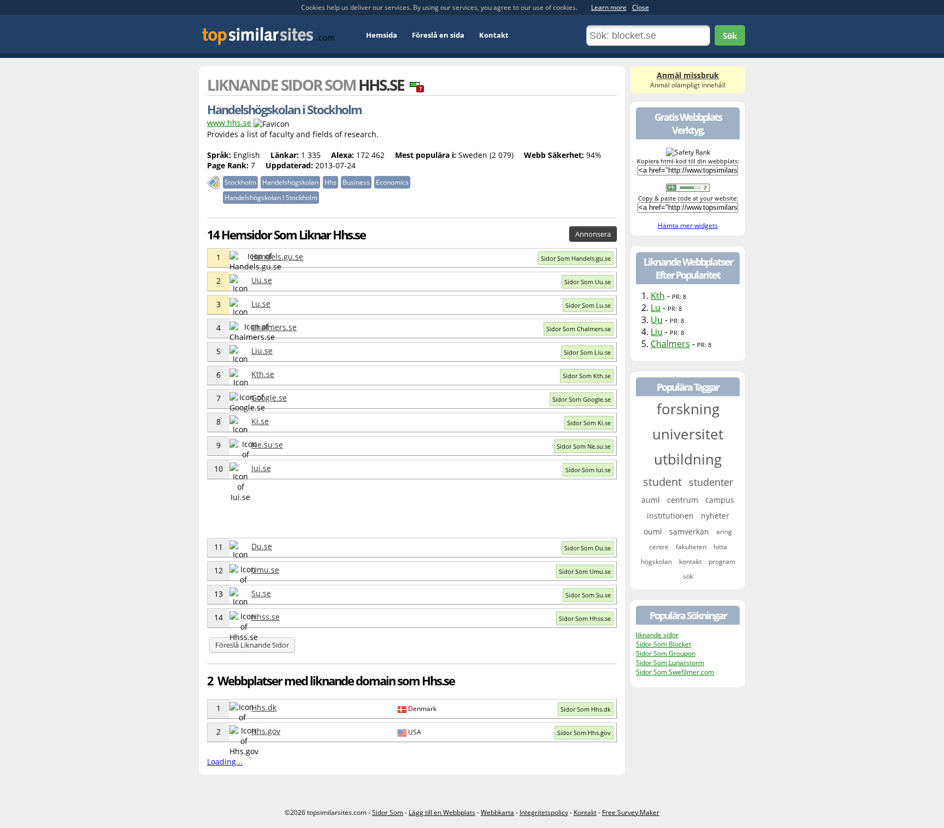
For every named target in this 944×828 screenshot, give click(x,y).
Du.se (261, 546)
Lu (655, 308)
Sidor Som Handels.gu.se (576, 258)
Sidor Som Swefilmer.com (675, 672)
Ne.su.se (267, 444)
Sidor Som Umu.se (585, 571)
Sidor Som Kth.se (587, 376)
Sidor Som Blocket (663, 644)
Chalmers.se (274, 327)
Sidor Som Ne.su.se (584, 446)
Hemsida (381, 35)
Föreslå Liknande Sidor (252, 645)
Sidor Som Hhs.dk (585, 709)
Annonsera (593, 234)
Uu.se (261, 280)
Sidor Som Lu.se (588, 305)
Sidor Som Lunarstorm (670, 662)
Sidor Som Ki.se (589, 423)
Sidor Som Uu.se (587, 282)
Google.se (269, 397)
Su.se (261, 593)
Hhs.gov (265, 731)
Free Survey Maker (630, 812)
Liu (657, 332)
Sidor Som (387, 812)
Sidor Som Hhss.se (585, 618)
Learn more (609, 7)
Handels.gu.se (277, 256)
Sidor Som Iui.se (588, 470)
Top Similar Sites (268, 35)
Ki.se (260, 421)
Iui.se (261, 468)
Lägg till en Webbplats (442, 812)
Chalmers (670, 344)
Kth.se (262, 374)
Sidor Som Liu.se (587, 352)
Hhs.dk (263, 707)
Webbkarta (497, 812)
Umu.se (265, 570)
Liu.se (262, 350)
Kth (658, 296)
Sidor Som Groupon (665, 653)
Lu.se (260, 303)
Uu (657, 320)
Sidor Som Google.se (581, 399)
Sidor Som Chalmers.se (578, 329)
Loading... (225, 761)
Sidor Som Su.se (588, 595)
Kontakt (494, 35)
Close (640, 7)
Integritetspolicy (544, 812)
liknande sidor (657, 634)
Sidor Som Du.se (587, 548)
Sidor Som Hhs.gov (584, 733)
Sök (730, 35)
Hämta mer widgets (688, 225)
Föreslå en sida (438, 35)
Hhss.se (265, 617)
